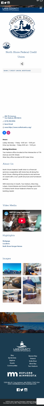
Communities (12, 366)
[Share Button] (22, 63)
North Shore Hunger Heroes (12, 246)
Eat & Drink (12, 358)
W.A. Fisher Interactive (22, 403)
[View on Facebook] (4, 134)
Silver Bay (32, 364)
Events (12, 363)
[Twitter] (5, 2)
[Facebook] (2, 2)
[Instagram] (8, 2)
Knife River (33, 361)
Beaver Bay (33, 356)
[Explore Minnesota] (22, 374)
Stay (12, 355)
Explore (12, 360)
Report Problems (35, 403)
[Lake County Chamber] (10, 9)
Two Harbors (32, 366)
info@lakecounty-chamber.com (24, 384)
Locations (6, 244)
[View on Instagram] (8, 134)
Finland (33, 359)
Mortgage (6, 241)
